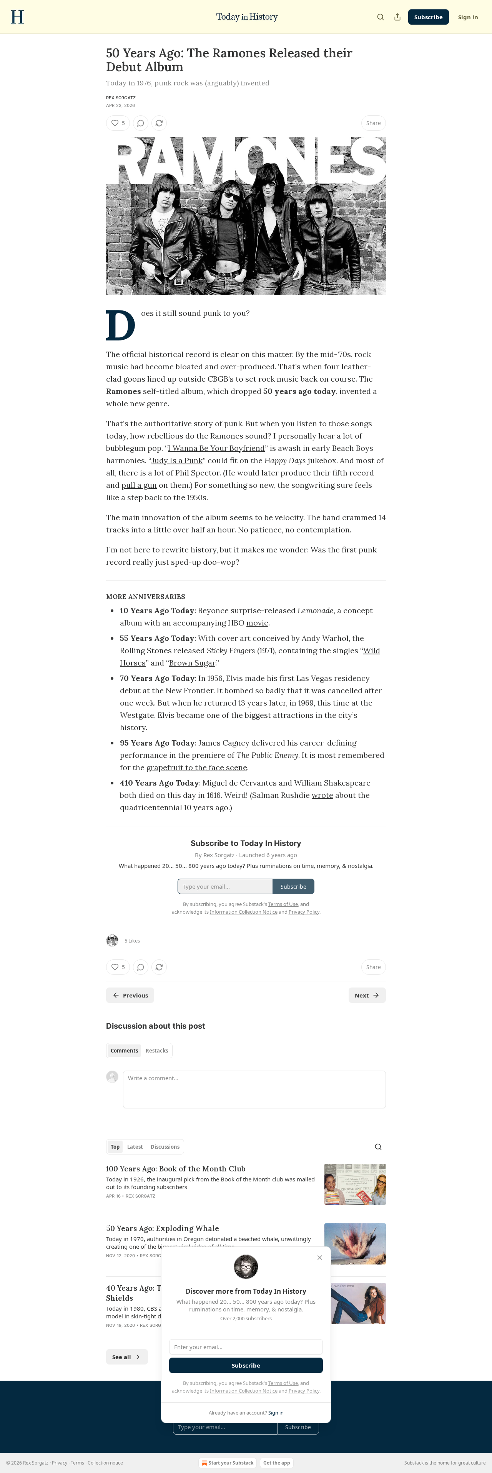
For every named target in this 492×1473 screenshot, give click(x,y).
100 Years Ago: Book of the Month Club (176, 1168)
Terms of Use (283, 1383)
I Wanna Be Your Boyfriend (216, 448)
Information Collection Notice (244, 1390)
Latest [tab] (135, 1146)
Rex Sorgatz (121, 97)
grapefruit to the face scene (196, 767)
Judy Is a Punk (177, 460)
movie (257, 622)
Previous (135, 995)
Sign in (468, 17)
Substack (414, 1463)
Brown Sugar (192, 662)
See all (121, 1357)
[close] (320, 1257)
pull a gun (139, 485)
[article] (246, 1187)
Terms (77, 1463)
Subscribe (428, 17)
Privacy (59, 1463)
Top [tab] (115, 1146)
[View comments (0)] (140, 123)
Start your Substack (231, 1463)
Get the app (276, 1463)
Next (362, 995)
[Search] (380, 17)
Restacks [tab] (157, 1050)
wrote (322, 795)
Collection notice (105, 1463)
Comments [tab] (124, 1050)
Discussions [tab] (165, 1146)
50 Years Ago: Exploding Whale (162, 1228)
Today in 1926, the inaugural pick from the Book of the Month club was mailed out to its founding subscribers (210, 1183)
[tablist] (139, 1050)
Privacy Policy (304, 1390)
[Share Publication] (397, 17)
